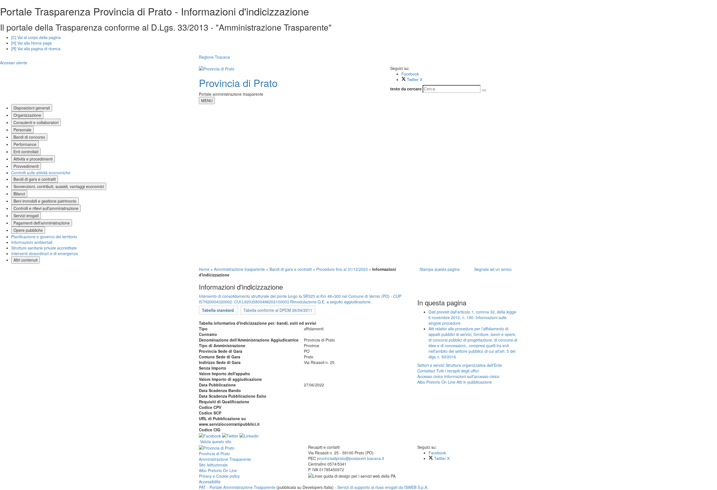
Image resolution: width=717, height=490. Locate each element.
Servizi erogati (26, 215)
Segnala (492, 269)
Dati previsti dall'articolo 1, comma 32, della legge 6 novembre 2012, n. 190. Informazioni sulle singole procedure (472, 317)
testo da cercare (406, 88)
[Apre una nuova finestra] (210, 435)
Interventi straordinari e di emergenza (44, 253)
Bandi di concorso (29, 137)
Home (204, 269)
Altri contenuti (25, 260)
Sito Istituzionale (213, 465)
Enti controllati (25, 151)
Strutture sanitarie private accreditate (44, 248)
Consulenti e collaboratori (36, 122)
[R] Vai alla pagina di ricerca (35, 48)
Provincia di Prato (238, 82)
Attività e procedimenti (33, 159)
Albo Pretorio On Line (218, 470)
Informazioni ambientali (31, 242)
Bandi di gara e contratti (34, 179)
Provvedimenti (26, 166)
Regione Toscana (214, 57)
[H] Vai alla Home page (31, 43)
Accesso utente (13, 62)
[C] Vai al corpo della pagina (36, 37)
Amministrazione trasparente (239, 269)
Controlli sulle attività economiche (40, 172)
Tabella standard (218, 310)
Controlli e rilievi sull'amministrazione (45, 208)
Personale (22, 129)
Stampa (438, 269)
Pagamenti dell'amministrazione (41, 223)
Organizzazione (27, 115)
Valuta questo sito (215, 441)
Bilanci (19, 193)
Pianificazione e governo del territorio (44, 236)
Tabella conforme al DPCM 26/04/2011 (277, 310)
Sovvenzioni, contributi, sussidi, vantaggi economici (58, 186)
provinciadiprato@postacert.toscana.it (350, 458)
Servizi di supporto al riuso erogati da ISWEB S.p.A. (382, 487)
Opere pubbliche (28, 230)
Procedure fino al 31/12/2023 (342, 269)
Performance (24, 144)
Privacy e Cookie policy (219, 476)
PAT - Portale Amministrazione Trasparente (237, 487)
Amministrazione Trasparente (225, 459)
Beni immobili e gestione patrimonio (44, 201)
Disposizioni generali (31, 108)
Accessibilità (209, 481)
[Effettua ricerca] (484, 90)
